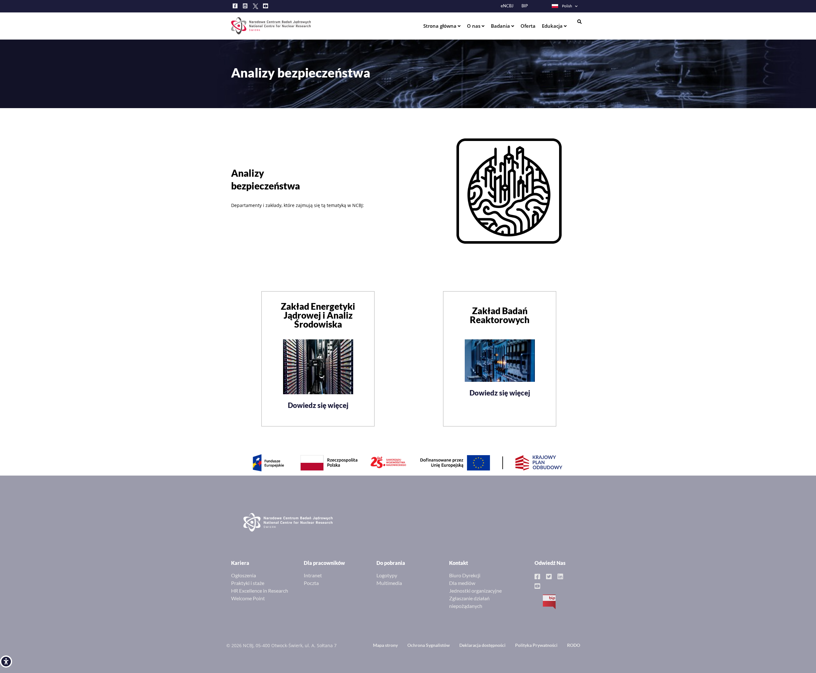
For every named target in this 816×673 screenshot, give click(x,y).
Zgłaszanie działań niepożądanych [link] (469, 602)
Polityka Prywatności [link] (536, 645)
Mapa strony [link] (385, 645)
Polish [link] (567, 6)
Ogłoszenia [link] (243, 575)
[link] (6, 661)
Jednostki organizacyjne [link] (475, 591)
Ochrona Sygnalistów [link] (428, 645)
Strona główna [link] (440, 26)
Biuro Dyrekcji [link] (464, 575)
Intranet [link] (313, 575)
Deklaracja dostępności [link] (482, 645)
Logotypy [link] (386, 575)
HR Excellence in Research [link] (259, 591)
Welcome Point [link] (248, 598)
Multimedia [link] (389, 583)
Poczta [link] (311, 583)
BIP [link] (524, 6)
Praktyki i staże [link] (247, 583)
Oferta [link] (528, 26)
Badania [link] (501, 26)
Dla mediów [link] (462, 583)
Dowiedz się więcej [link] (318, 405)
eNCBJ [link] (507, 6)
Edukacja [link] (553, 26)
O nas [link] (474, 26)
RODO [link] (573, 645)
